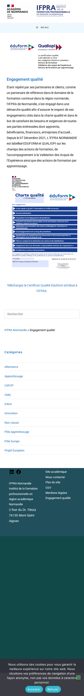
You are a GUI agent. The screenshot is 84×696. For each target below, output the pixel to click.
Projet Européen (14, 450)
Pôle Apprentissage (16, 432)
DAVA (8, 404)
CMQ (7, 395)
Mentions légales (56, 492)
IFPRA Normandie (20, 483)
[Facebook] (18, 473)
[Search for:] (42, 314)
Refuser (53, 689)
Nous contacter (55, 477)
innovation (10, 413)
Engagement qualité (58, 498)
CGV (48, 487)
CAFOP (8, 385)
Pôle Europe (11, 441)
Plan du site (52, 482)
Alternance (11, 367)
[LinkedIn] (11, 473)
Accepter (34, 689)
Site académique (56, 471)
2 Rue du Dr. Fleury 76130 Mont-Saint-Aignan (22, 515)
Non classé (11, 422)
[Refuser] (78, 677)
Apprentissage (13, 376)
